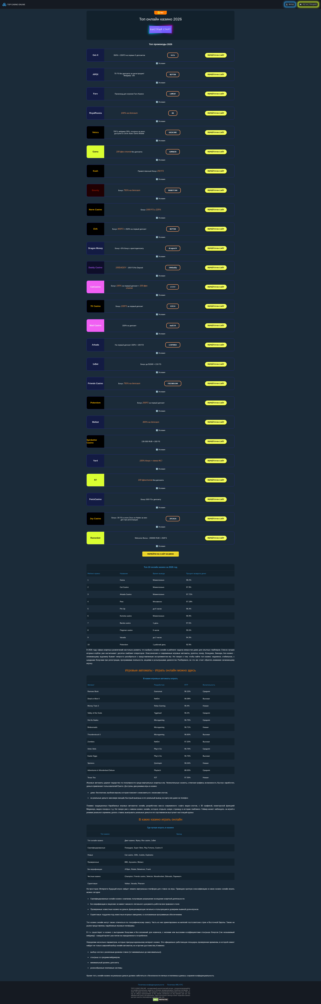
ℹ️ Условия (160, 63)
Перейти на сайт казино (160, 554)
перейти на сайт (216, 55)
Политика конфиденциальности (151, 985)
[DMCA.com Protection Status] (160, 1000)
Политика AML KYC (175, 985)
